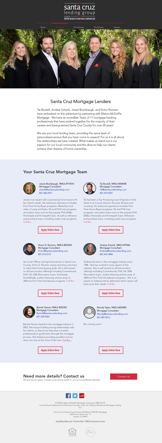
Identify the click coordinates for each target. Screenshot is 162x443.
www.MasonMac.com (64, 421)
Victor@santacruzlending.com (53, 250)
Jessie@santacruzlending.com (54, 189)
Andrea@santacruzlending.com (115, 250)
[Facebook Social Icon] (68, 395)
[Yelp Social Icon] (81, 395)
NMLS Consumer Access (95, 421)
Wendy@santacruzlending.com (112, 314)
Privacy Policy (79, 421)
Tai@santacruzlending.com (113, 189)
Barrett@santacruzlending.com (52, 313)
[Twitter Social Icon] (75, 395)
